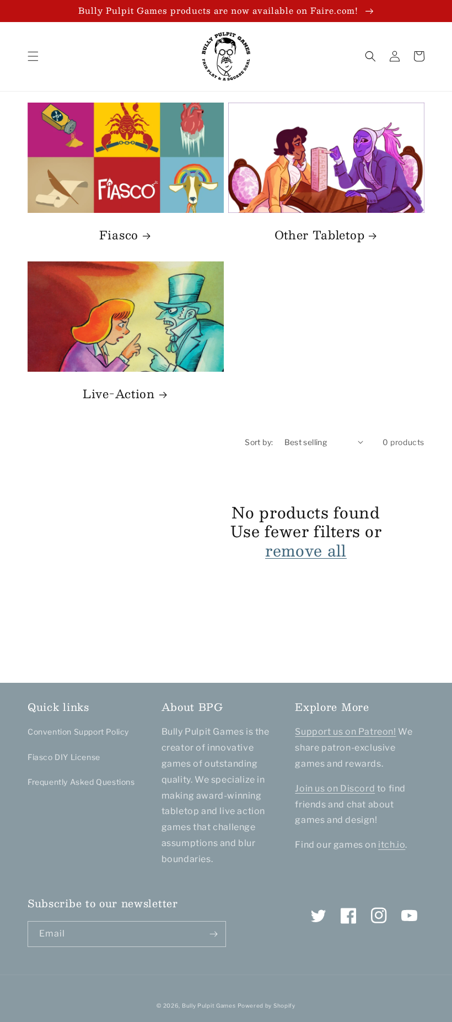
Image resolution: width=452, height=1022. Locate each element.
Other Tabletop (320, 235)
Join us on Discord (335, 788)
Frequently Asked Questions (81, 781)
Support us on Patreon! (345, 731)
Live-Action (119, 394)
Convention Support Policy (78, 731)
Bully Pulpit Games (209, 1005)
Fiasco (118, 235)
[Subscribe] (213, 934)
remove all (306, 550)
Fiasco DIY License (64, 757)
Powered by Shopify (266, 1005)
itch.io (391, 844)
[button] (33, 56)
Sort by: (259, 442)
